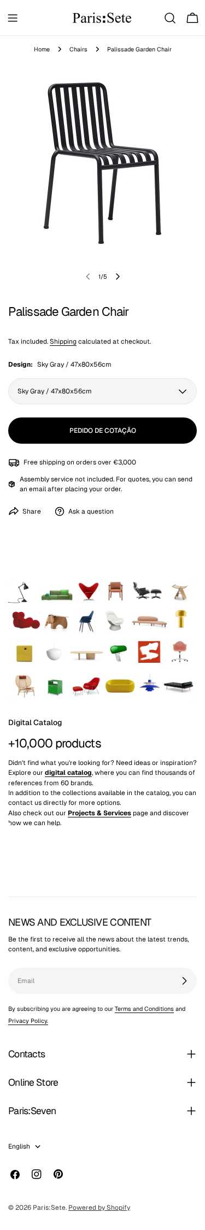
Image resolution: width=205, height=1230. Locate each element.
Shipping (63, 341)
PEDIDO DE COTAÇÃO (102, 430)
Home (42, 49)
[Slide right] (117, 276)
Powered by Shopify (99, 1207)
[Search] (170, 18)
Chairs (78, 49)
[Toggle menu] (13, 18)
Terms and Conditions (144, 1009)
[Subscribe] (184, 980)
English (19, 1146)
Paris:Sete (49, 1207)
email (37, 489)
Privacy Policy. (28, 1021)
